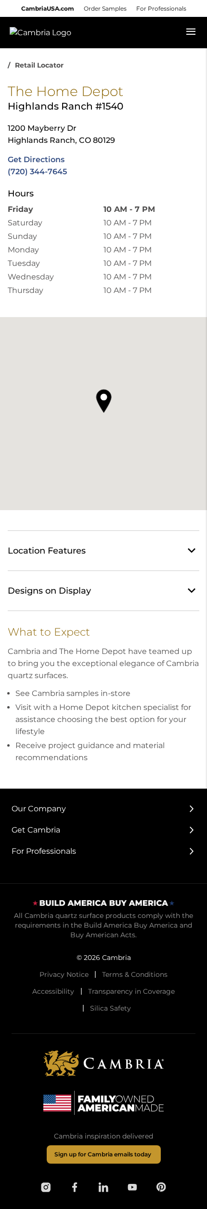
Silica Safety (110, 1008)
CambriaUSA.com (47, 8)
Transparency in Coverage (131, 991)
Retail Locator (39, 65)
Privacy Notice (64, 974)
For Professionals (161, 8)
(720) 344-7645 (37, 171)
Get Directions (36, 159)
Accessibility (53, 991)
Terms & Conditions (135, 974)
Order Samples (105, 8)
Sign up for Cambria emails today (102, 1154)
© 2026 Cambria (104, 957)
